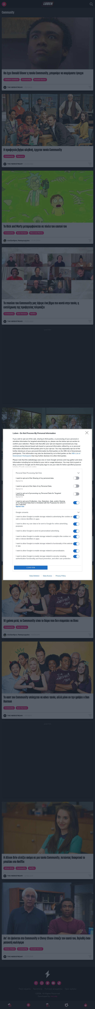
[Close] (87, 433)
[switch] (76, 478)
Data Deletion (34, 576)
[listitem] (47, 473)
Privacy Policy (61, 576)
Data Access (47, 576)
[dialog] (47, 504)
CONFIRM (31, 567)
